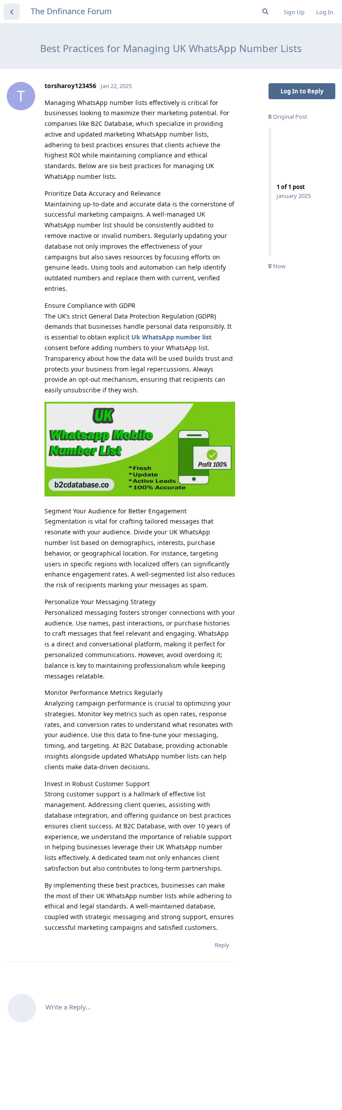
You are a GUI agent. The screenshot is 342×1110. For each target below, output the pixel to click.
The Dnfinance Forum (71, 11)
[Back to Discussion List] (12, 12)
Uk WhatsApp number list (171, 337)
